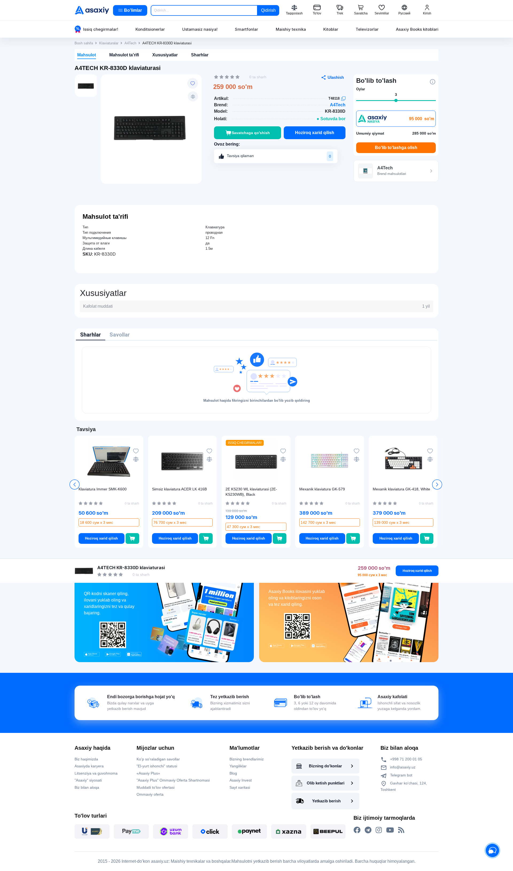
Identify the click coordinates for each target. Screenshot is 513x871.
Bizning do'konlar (325, 766)
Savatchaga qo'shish (251, 133)
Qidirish (268, 10)
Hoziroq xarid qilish (314, 132)
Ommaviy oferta (150, 794)
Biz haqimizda (86, 759)
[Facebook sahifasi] (356, 830)
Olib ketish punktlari (325, 783)
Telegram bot (400, 775)
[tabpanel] (256, 380)
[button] (437, 484)
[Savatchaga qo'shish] (132, 538)
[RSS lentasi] (401, 830)
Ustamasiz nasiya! (199, 29)
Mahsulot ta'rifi (124, 55)
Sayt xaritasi (240, 787)
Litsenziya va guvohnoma (96, 773)
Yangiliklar (238, 766)
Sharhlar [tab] (90, 334)
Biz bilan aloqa (87, 787)
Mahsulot (86, 55)
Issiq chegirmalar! (100, 29)
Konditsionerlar (150, 29)
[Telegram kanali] (368, 830)
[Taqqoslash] (193, 96)
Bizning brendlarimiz (247, 759)
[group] (151, 126)
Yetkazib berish (326, 801)
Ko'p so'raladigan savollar (158, 759)
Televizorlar (367, 29)
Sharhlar (199, 55)
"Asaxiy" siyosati (88, 780)
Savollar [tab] (120, 334)
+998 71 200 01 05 (405, 759)
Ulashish (336, 77)
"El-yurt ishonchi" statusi (157, 766)
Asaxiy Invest (241, 780)
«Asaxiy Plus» (148, 773)
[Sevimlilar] (192, 83)
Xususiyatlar (165, 55)
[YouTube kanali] (390, 830)
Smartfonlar (246, 29)
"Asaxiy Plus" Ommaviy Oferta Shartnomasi (173, 780)
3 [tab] (396, 94)
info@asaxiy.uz (402, 767)
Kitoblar (330, 29)
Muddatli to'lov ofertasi (155, 787)
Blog (233, 773)
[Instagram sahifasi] (379, 830)
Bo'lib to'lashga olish (396, 147)
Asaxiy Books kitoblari (417, 29)
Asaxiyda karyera (89, 766)
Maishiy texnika (291, 29)
